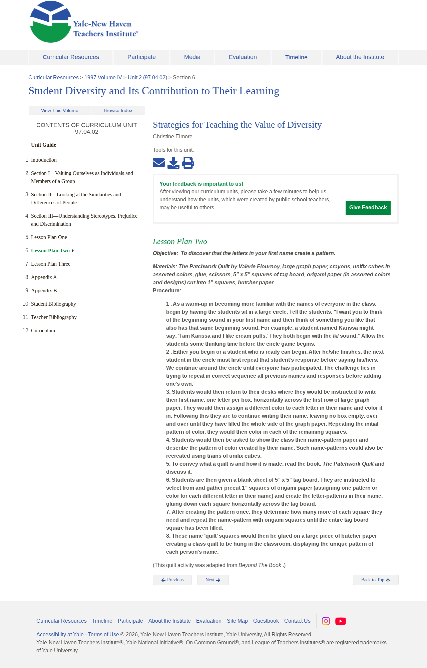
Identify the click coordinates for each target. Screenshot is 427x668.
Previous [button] (174, 579)
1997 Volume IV (103, 77)
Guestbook (266, 621)
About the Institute (360, 57)
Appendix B (44, 290)
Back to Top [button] (373, 579)
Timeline (296, 57)
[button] (389, 656)
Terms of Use (103, 634)
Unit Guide (43, 145)
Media (192, 57)
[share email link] (159, 162)
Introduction (44, 160)
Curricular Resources (71, 57)
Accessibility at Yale (60, 634)
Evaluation (243, 57)
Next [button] (210, 579)
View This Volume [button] (59, 110)
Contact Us (297, 621)
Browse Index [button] (118, 110)
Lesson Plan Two (50, 250)
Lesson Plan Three (50, 264)
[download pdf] (173, 162)
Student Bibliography (53, 304)
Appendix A (44, 277)
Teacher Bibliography (54, 317)
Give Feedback (368, 207)
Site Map (237, 621)
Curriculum (43, 330)
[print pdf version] (188, 162)
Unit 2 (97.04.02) (147, 77)
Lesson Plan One (49, 237)
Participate (141, 57)
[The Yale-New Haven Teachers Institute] (150, 21)
